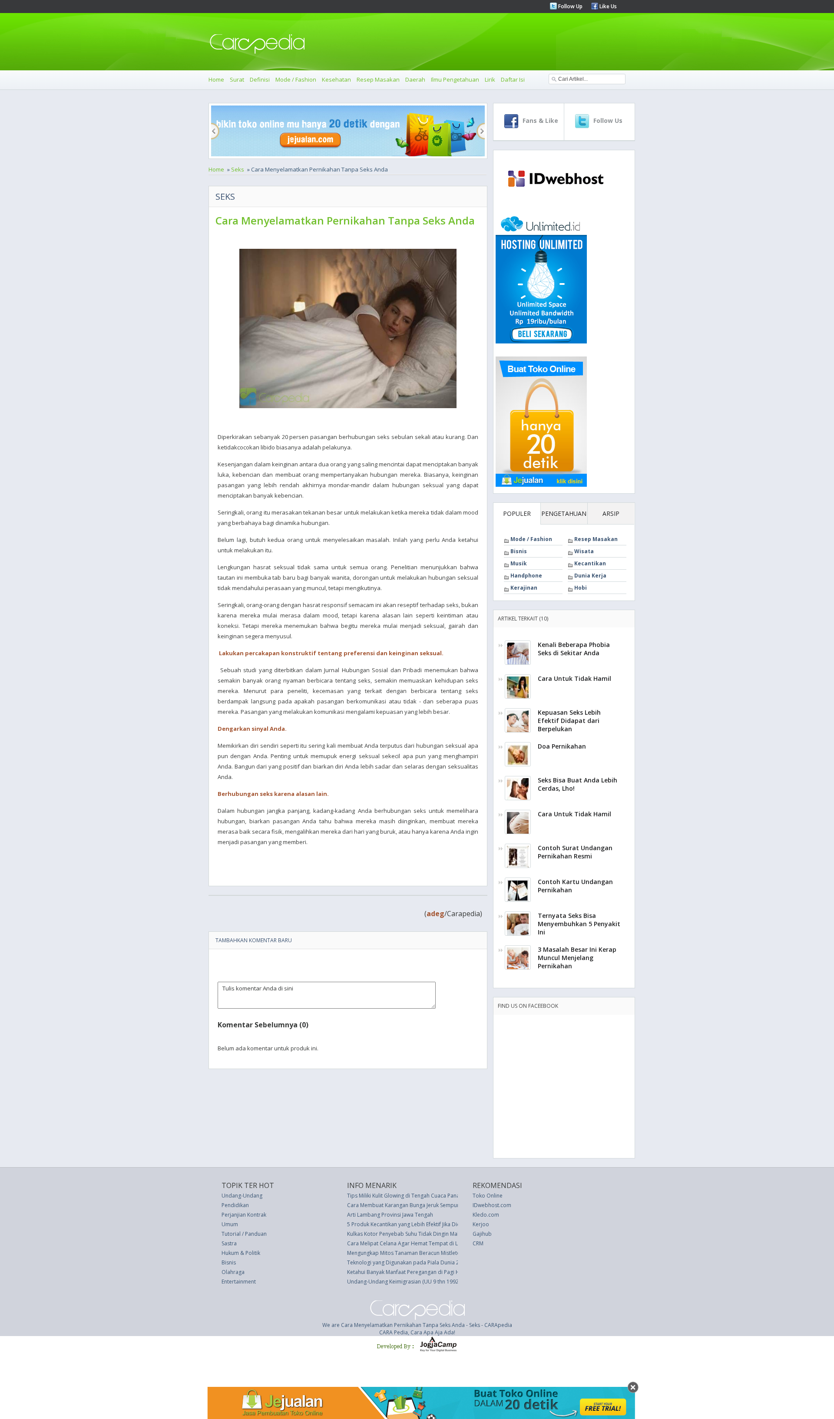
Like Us (607, 6)
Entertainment (239, 1281)
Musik (518, 563)
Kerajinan (523, 587)
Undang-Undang (242, 1195)
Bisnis (518, 551)
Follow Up (569, 6)
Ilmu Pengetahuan (455, 79)
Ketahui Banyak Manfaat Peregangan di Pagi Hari (406, 1272)
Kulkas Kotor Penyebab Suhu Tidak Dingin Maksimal (410, 1234)
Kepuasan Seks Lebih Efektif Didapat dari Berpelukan (569, 720)
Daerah (415, 79)
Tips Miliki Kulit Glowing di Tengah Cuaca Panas (404, 1195)
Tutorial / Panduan (244, 1234)
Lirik (490, 79)
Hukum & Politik (241, 1253)
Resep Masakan (378, 79)
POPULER (517, 513)
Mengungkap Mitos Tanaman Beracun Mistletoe (405, 1253)
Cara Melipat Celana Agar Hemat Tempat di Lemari (409, 1243)
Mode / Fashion (295, 79)
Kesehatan (336, 79)
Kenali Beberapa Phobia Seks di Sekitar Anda (574, 648)
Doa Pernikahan (562, 746)
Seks (237, 169)
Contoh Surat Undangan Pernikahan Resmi (575, 852)
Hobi (580, 587)
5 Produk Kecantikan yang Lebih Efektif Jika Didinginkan (414, 1224)
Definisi (260, 79)
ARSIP (610, 513)
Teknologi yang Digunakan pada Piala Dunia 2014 (407, 1262)
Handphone (526, 575)
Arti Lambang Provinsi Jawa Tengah (390, 1214)
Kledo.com (486, 1214)
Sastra (229, 1243)
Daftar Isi (513, 79)
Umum (230, 1224)
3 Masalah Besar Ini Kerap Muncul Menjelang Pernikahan (577, 957)
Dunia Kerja (590, 575)
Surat (237, 79)
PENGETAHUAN (563, 513)
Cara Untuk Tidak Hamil (574, 678)
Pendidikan (235, 1205)
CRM (478, 1243)
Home (216, 79)
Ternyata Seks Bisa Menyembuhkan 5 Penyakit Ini (579, 923)
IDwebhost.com (492, 1205)
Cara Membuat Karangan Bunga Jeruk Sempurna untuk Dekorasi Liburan (435, 1205)
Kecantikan (590, 563)
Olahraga (233, 1272)
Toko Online (488, 1195)
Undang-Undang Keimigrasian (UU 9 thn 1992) (403, 1281)
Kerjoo (481, 1224)
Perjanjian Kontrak (244, 1214)
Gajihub (482, 1234)
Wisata (584, 551)
